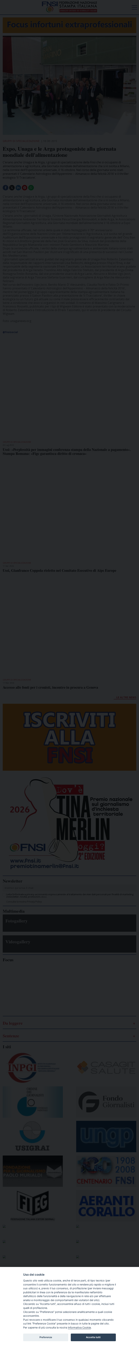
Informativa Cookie (79, 1327)
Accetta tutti (93, 1337)
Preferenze (45, 1337)
